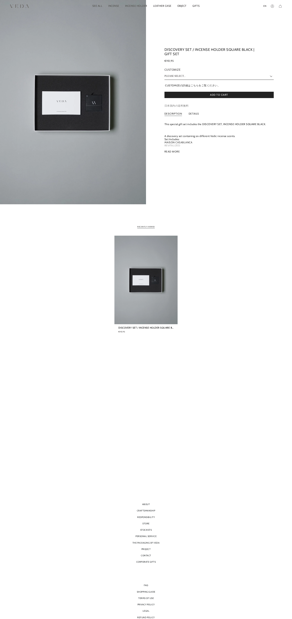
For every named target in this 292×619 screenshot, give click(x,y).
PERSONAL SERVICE (146, 536)
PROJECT (146, 549)
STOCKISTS (146, 529)
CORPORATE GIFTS (146, 561)
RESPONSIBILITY (146, 517)
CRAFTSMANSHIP (146, 510)
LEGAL (146, 610)
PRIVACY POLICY (146, 604)
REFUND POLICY (146, 617)
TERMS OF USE (146, 598)
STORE (146, 523)
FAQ (146, 585)
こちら (195, 85)
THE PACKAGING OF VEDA (146, 542)
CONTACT (146, 555)
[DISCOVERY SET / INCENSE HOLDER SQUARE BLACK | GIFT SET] (146, 280)
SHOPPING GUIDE (146, 591)
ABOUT (146, 504)
